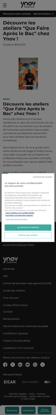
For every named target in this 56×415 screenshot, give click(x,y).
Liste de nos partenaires (16, 219)
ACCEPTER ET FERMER (28, 228)
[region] (28, 207)
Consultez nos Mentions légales (19, 215)
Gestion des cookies (28, 235)
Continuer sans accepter (42, 177)
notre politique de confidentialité (19, 213)
